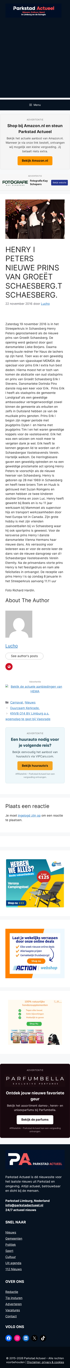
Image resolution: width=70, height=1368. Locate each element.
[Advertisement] (35, 63)
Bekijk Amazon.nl (35, 160)
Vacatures (12, 1310)
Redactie (11, 1292)
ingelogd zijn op (29, 815)
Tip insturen (13, 1298)
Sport (9, 1251)
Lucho (11, 645)
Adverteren (13, 1304)
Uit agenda (13, 1263)
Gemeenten (13, 1238)
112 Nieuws (13, 1269)
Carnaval (16, 702)
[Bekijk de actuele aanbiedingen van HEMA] (35, 691)
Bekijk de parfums (35, 1119)
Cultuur (10, 1257)
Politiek (10, 1244)
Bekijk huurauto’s (35, 765)
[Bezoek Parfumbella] (35, 1081)
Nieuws (30, 702)
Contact (11, 1316)
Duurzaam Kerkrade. (25, 708)
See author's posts (24, 656)
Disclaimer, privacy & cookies (45, 1362)
